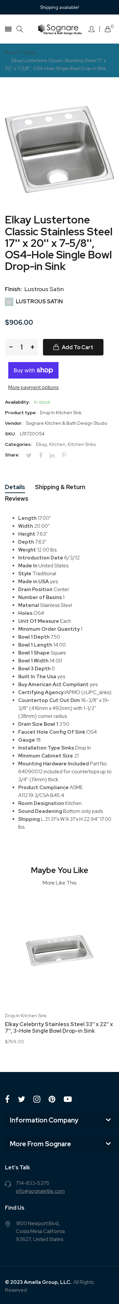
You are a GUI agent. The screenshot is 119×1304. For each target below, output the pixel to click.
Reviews (16, 498)
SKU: (10, 434)
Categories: (18, 444)
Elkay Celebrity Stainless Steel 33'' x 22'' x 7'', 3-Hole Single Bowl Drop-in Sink (59, 1027)
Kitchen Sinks (82, 444)
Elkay (41, 444)
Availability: (17, 402)
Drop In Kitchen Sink (26, 1016)
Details (15, 487)
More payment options (33, 387)
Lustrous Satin (39, 301)
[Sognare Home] (59, 29)
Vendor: (13, 423)
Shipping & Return (60, 487)
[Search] (20, 29)
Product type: (21, 413)
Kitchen (57, 444)
